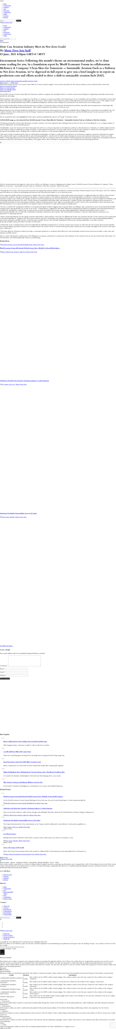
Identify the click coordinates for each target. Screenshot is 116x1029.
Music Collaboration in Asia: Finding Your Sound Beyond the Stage (25, 741)
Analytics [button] (3, 1009)
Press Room (7, 909)
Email (2, 672)
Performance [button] (4, 1004)
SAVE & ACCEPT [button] (5, 1028)
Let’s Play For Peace (6, 646)
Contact (6, 907)
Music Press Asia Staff (17, 50)
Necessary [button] (3, 968)
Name (2, 669)
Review (5, 17)
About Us (6, 906)
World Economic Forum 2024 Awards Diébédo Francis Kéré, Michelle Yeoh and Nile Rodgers (30, 248)
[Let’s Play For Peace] (58, 579)
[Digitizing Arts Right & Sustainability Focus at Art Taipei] (58, 447)
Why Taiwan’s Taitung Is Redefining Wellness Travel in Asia (23, 782)
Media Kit (6, 939)
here (39, 237)
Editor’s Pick (7, 875)
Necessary (5, 970)
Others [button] (2, 1023)
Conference (7, 12)
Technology (7, 5)
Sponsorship (7, 914)
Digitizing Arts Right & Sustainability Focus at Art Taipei (18, 513)
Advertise (6, 934)
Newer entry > (4, 83)
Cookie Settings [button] (5, 948)
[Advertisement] (58, 706)
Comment (4, 666)
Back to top (4, 857)
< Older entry (14, 83)
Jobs (4, 895)
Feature (5, 16)
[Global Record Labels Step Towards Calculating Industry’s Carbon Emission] (58, 314)
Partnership (7, 913)
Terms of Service (8, 937)
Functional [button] (3, 999)
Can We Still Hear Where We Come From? (17, 752)
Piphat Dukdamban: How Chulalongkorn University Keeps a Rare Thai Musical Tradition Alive (34, 772)
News (5, 4)
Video (5, 14)
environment (15, 81)
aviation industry (5, 81)
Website (2, 675)
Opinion (6, 7)
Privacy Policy (8, 935)
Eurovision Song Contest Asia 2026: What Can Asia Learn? (22, 762)
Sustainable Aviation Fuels (28, 81)
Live (4, 9)
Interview (6, 11)
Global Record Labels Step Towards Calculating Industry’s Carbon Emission (24, 381)
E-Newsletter (7, 911)
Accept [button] (14, 948)
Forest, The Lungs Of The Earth (13, 848)
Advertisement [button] (5, 1016)
